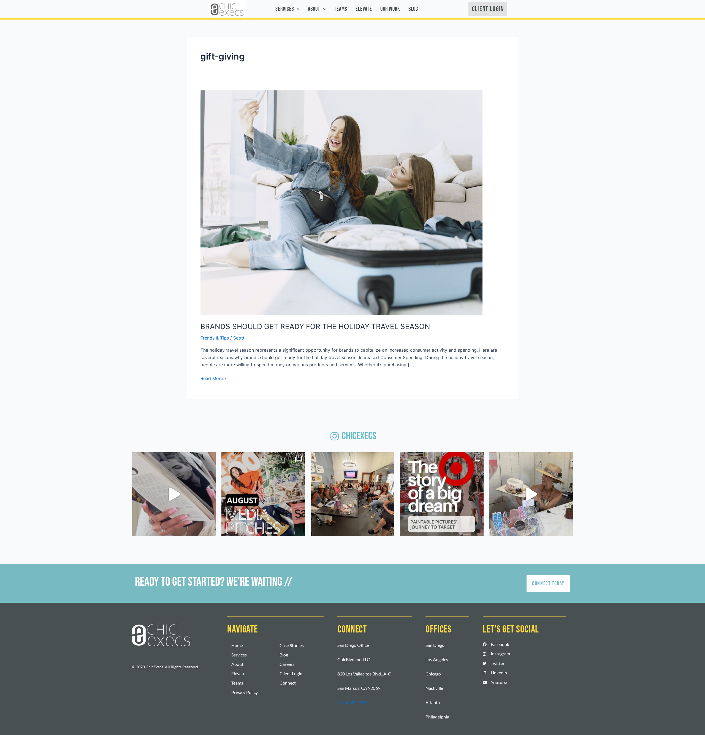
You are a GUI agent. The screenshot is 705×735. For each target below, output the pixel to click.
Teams (340, 9)
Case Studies (292, 645)
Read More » (213, 378)
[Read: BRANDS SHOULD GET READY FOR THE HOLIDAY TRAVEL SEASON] (341, 202)
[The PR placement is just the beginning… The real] (174, 494)
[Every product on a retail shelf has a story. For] (442, 494)
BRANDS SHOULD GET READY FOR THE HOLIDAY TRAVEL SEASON (315, 326)
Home (237, 645)
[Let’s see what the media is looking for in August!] (263, 494)
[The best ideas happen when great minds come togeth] (352, 494)
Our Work (390, 9)
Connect (288, 682)
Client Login (291, 673)
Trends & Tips (214, 338)
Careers (287, 664)
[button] (287, 9)
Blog (413, 9)
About (314, 9)
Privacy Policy (244, 692)
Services (284, 9)
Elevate (364, 9)
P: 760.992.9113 (352, 702)
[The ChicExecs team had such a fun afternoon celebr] (531, 494)
